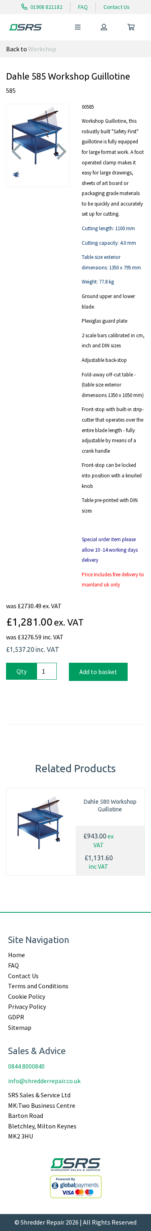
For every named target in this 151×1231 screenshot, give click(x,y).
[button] (15, 151)
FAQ (83, 7)
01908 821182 (45, 7)
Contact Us (116, 7)
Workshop (42, 49)
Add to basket (98, 672)
